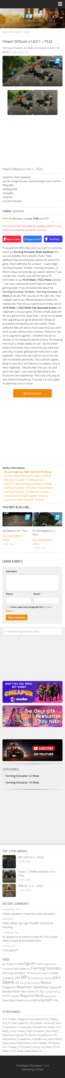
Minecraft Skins (53, 1023)
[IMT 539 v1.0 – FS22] (9, 861)
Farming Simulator (46, 968)
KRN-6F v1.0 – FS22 (30, 885)
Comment (11, 571)
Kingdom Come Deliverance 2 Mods (37, 1019)
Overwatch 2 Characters (17, 1027)
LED (16, 982)
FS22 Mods (36, 1023)
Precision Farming (52, 991)
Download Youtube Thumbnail (19, 1035)
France (44, 973)
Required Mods (32, 995)
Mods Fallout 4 (33, 1051)
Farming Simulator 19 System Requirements (29, 487)
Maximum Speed (29, 987)
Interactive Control (41, 978)
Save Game (8, 1043)
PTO (8, 996)
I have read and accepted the (29, 609)
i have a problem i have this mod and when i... (29, 913)
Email (38, 593)
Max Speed (50, 987)
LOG (21, 983)
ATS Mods (53, 1043)
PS (4, 996)
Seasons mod (50, 996)
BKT (33, 964)
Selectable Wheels (12, 1000)
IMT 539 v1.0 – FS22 (31, 857)
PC (37, 991)
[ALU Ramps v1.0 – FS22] (17, 519)
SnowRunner (45, 1035)
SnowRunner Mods (43, 1027)
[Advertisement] (32, 142)
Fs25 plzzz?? (10, 950)
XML (56, 1000)
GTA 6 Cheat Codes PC (15, 1023)
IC (29, 978)
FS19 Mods (22, 1065)
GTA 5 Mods (9, 1047)
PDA (42, 991)
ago (3, 964)
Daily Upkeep (20, 968)
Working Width (42, 1000)
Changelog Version (49, 964)
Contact (39, 1069)
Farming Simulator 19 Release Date (24, 479)
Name (10, 593)
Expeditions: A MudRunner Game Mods (39, 1039)
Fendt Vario (35, 973)
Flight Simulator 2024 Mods (42, 1031)
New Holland (28, 991)
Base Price (13, 964)
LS (25, 982)
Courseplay (7, 969)
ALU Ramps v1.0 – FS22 (15, 530)
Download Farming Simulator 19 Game (25, 495)
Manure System (33, 983)
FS (49, 973)
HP (24, 977)
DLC (29, 969)
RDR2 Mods (23, 1043)
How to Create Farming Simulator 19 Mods (28, 483)
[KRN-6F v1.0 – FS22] (9, 890)
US (30, 1000)
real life (15, 996)
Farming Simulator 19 (16, 973)
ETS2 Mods (24, 1047)
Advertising (28, 1069)
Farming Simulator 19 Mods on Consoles (26, 491)
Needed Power (11, 991)
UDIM (26, 1000)
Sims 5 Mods (17, 1031)
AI (7, 963)
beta (21, 963)
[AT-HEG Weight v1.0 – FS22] (47, 519)
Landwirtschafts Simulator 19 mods (24, 499)
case (39, 963)
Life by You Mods (41, 1047)
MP (59, 987)
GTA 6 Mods (9, 1019)
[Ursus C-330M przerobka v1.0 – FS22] (9, 876)
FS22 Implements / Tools (16, 32)
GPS (17, 978)
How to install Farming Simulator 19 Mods (27, 475)
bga (27, 963)
